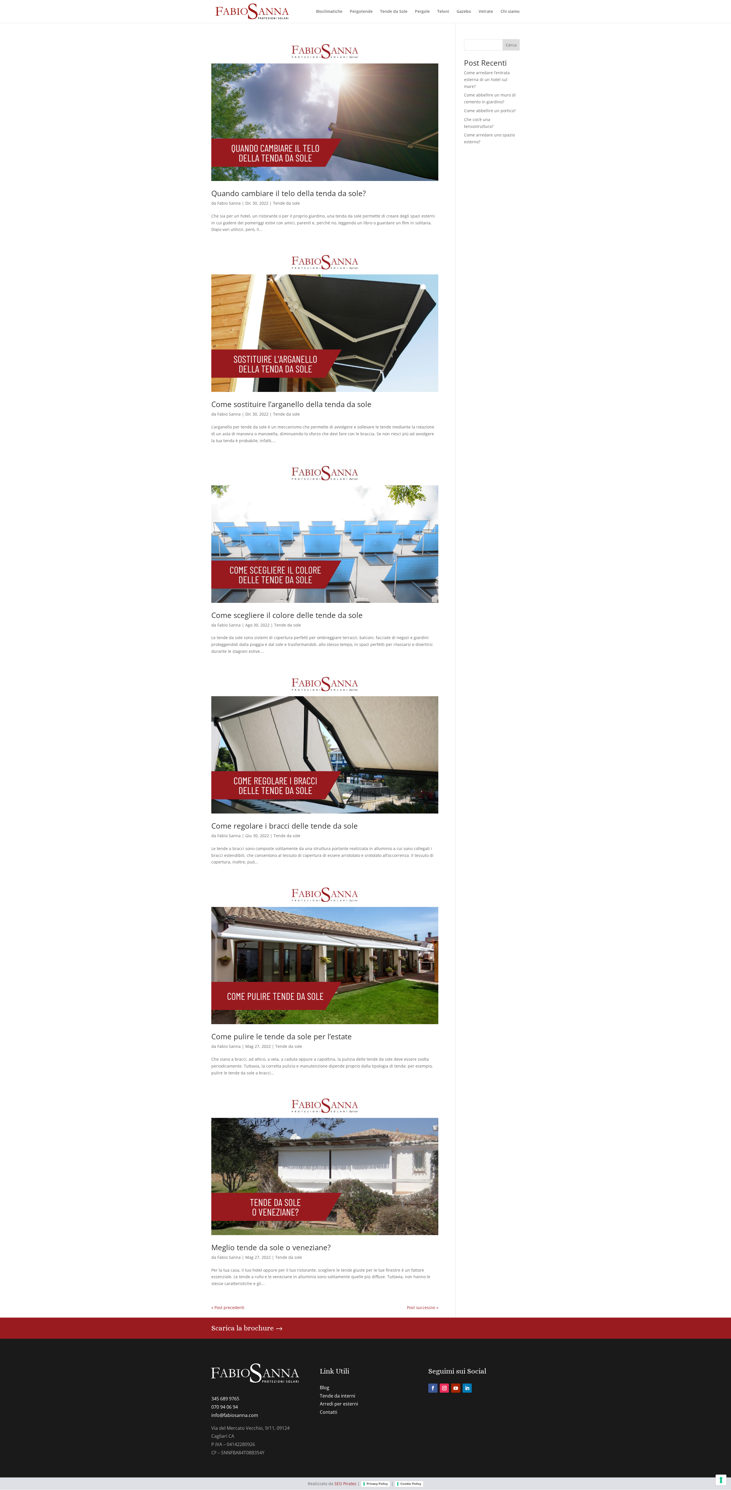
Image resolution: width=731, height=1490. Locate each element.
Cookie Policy (410, 1484)
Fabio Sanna (229, 203)
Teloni (443, 11)
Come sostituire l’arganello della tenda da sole (291, 404)
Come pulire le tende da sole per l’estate (281, 1036)
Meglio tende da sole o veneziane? (271, 1247)
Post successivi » (422, 1307)
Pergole (422, 11)
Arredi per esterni (339, 1404)
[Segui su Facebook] (432, 1388)
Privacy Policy (377, 1484)
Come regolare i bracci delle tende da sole (284, 826)
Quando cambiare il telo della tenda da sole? (288, 193)
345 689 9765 (225, 1399)
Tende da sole (286, 203)
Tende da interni (337, 1396)
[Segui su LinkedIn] (467, 1388)
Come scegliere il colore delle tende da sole (287, 615)
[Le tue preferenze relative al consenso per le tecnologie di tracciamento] (721, 1480)
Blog (324, 1387)
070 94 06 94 (224, 1407)
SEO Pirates (345, 1483)
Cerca (511, 45)
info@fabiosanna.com (234, 1415)
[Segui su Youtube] (455, 1388)
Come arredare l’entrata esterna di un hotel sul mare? (487, 79)
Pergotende (361, 11)
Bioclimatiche (329, 11)
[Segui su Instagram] (444, 1388)
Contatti (328, 1412)
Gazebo (464, 11)
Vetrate (486, 11)
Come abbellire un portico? (490, 110)
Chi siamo (510, 11)
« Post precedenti (227, 1307)
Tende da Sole (393, 11)
